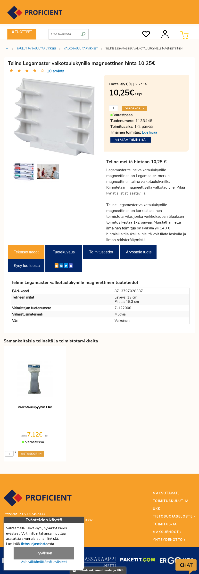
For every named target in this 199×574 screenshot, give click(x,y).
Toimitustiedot (101, 252)
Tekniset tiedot (26, 252)
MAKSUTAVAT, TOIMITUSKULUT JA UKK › (171, 501)
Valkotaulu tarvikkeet (81, 48)
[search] (83, 32)
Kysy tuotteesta (27, 265)
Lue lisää (149, 132)
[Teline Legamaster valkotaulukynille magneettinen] (24, 172)
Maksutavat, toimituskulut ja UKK (100, 570)
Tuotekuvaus (64, 252)
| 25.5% (133, 84)
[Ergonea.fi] (177, 561)
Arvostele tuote (139, 252)
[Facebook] (71, 265)
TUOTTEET (23, 31)
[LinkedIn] (61, 265)
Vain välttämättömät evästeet (44, 561)
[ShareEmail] (56, 265)
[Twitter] (66, 265)
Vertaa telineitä (130, 140)
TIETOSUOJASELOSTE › (174, 516)
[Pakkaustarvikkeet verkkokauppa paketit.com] (137, 561)
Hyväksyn (43, 553)
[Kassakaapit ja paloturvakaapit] (98, 563)
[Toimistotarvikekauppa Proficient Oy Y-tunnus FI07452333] (38, 500)
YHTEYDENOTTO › (169, 540)
